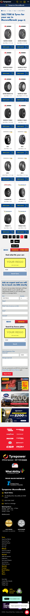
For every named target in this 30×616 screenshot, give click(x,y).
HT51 (22, 146)
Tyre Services (5, 562)
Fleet (3, 572)
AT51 (8, 146)
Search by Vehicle (6, 539)
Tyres (3, 537)
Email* (4, 311)
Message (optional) (7, 358)
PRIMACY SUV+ (22, 226)
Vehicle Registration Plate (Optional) (8, 352)
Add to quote (6, 47)
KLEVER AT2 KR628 (7, 67)
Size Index (4, 579)
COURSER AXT (7, 199)
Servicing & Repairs (7, 560)
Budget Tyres (5, 583)
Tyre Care (4, 545)
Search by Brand (6, 543)
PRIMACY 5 (8, 226)
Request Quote (7, 373)
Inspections (4, 558)
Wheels (4, 549)
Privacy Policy (5, 370)
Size (3, 296)
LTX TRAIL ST (22, 199)
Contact (4, 568)
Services (4, 554)
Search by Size (5, 541)
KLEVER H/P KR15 (22, 67)
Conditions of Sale (19, 612)
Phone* (10, 306)
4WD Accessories (6, 556)
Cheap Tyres (5, 585)
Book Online (5, 570)
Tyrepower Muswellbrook (16, 5)
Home (4, 11)
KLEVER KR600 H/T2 (8, 93)
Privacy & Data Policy (10, 612)
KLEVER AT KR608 (7, 41)
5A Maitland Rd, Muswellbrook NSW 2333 (15, 496)
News (3, 574)
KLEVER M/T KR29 (22, 93)
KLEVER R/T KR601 (7, 120)
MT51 (7, 173)
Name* (4, 301)
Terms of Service (15, 370)
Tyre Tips (4, 547)
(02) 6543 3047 (9, 500)
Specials (4, 566)
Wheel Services (6, 564)
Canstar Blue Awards (7, 581)
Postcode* (4, 316)
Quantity (22, 296)
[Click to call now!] (17, 2)
